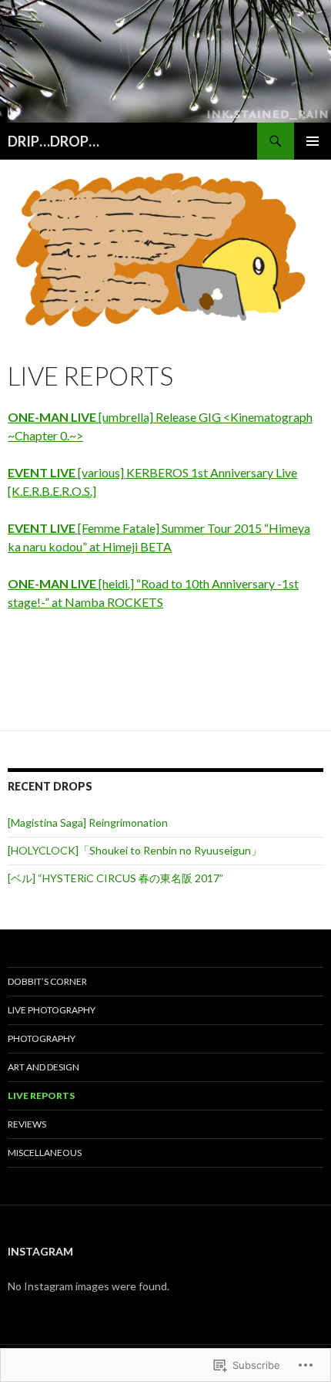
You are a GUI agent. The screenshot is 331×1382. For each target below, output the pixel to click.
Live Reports (41, 1095)
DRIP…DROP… (53, 141)
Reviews (27, 1124)
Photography (41, 1038)
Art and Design (43, 1067)
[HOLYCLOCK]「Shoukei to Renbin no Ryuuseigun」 (135, 850)
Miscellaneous (45, 1152)
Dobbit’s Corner (47, 981)
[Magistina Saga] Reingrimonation (88, 822)
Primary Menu (312, 141)
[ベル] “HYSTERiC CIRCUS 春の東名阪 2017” (115, 878)
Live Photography (51, 1010)
